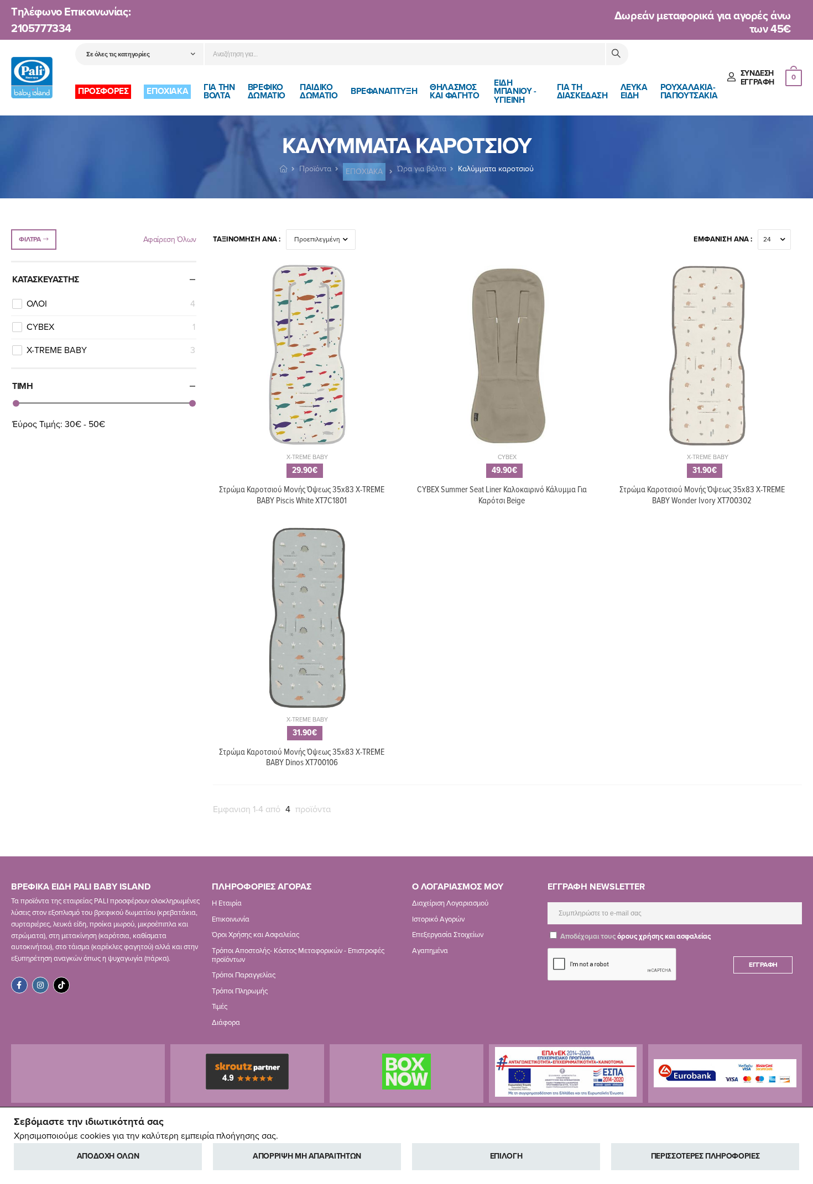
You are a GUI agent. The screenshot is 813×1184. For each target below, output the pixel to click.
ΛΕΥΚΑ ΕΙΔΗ (634, 91)
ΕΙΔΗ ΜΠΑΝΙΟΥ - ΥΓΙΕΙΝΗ (515, 91)
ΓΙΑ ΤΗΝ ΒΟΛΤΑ (219, 91)
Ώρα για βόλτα (421, 168)
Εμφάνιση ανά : (723, 239)
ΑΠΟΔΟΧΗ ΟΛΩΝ (108, 1156)
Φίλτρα (29, 239)
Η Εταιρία (227, 903)
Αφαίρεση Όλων (169, 239)
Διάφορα (226, 1022)
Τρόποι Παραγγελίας (243, 975)
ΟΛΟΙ (111, 303)
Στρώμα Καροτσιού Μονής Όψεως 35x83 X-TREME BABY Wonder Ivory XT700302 (702, 495)
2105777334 (41, 28)
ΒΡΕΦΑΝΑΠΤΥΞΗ (384, 91)
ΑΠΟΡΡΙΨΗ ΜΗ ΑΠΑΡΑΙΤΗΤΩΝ (307, 1156)
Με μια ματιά (307, 447)
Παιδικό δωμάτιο (318, 91)
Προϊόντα (315, 168)
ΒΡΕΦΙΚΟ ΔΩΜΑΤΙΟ (266, 91)
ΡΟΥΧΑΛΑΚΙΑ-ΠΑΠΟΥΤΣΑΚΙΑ (689, 91)
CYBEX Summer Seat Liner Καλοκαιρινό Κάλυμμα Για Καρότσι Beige (502, 495)
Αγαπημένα (430, 950)
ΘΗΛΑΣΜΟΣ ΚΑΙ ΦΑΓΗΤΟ (454, 91)
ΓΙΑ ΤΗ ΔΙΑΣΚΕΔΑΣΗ (582, 91)
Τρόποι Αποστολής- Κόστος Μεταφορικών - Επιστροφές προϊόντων (298, 955)
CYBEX (111, 327)
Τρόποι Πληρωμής (240, 990)
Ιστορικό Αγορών (438, 918)
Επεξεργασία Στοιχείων (447, 934)
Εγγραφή (763, 965)
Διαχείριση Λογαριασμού (450, 903)
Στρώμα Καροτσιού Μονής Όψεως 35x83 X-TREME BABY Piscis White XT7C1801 (301, 495)
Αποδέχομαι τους (635, 936)
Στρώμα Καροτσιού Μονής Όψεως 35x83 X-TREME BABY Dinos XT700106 (301, 757)
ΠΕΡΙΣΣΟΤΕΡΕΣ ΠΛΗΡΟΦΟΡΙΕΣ (705, 1156)
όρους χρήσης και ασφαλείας (664, 936)
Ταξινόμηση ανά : (246, 239)
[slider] (16, 403)
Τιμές (219, 1006)
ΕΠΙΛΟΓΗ (506, 1156)
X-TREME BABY (111, 350)
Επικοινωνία (230, 918)
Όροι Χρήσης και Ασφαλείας (255, 934)
